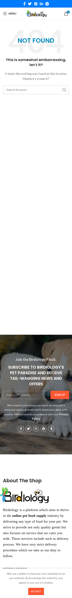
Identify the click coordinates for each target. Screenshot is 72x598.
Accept (36, 591)
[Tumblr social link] (51, 429)
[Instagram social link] (36, 429)
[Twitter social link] (30, 4)
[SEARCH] (64, 89)
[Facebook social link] (24, 4)
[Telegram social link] (47, 4)
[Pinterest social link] (36, 4)
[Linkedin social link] (41, 4)
